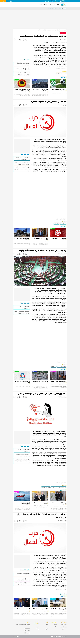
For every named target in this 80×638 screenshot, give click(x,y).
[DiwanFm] (63, 4)
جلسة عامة (53, 366)
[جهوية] (58, 375)
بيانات (41, 4)
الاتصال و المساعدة (63, 628)
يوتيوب (38, 629)
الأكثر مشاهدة (54, 8)
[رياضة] (22, 83)
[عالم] (40, 83)
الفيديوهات (55, 624)
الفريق (47, 626)
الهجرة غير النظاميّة (46, 487)
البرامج (47, 628)
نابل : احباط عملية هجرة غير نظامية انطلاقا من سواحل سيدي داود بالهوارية (23, 502)
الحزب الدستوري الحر (61, 487)
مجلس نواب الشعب (62, 366)
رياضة (50, 4)
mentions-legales (63, 624)
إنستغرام (37, 627)
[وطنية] (40, 232)
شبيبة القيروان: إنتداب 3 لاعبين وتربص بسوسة (59, 89)
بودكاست (45, 4)
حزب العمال (56, 223)
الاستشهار (64, 626)
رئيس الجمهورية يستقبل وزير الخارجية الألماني (41, 502)
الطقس (49, 8)
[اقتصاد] (58, 602)
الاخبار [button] (54, 4)
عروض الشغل (64, 629)
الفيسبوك (37, 626)
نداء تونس (58, 73)
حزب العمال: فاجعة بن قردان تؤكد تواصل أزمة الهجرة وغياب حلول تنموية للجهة (21, 169)
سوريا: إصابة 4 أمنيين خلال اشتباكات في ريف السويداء (22, 238)
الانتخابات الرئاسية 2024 (62, 8)
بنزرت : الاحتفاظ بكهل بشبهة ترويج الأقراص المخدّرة (58, 381)
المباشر (47, 624)
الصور (56, 626)
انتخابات (64, 73)
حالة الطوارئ (63, 223)
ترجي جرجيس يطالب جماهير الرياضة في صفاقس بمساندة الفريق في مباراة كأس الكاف (22, 90)
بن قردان (53, 487)
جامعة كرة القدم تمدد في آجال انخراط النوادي (59, 238)
